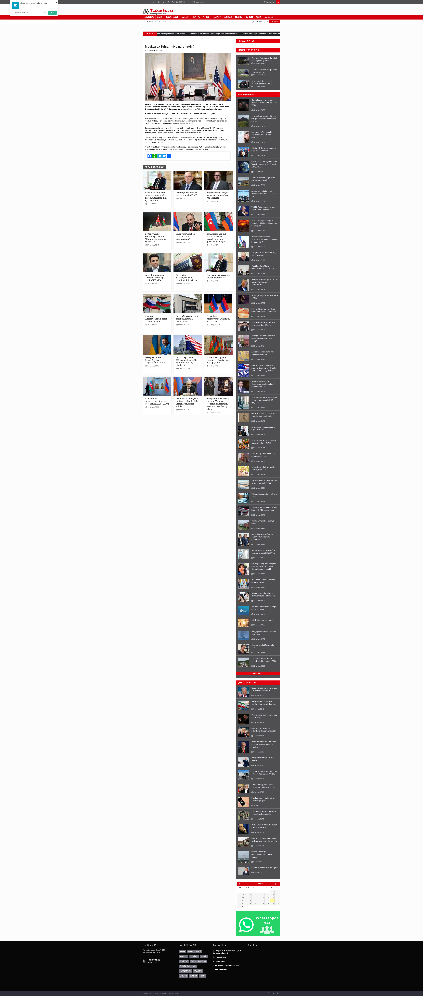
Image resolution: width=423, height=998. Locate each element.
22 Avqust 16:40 (259, 423)
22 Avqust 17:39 (259, 332)
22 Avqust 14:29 (259, 530)
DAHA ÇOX (269, 17)
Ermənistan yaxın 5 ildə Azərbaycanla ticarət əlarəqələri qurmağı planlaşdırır (217, 238)
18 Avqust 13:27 (153, 325)
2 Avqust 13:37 (258, 864)
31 (243, 909)
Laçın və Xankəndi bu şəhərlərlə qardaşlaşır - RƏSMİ (254, 34)
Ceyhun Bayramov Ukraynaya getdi (264, 870)
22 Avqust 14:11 (259, 547)
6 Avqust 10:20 (258, 767)
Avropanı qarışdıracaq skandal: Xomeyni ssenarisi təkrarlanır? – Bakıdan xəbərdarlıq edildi (218, 403)
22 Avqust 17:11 (259, 378)
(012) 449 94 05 (179, 2)
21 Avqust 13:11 (184, 199)
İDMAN (159, 17)
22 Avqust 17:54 (259, 305)
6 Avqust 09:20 (258, 875)
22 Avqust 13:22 (259, 589)
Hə (52, 12)
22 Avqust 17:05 (259, 394)
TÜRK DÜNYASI (185, 973)
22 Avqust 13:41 (259, 576)
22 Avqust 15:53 (259, 463)
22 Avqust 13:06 (259, 616)
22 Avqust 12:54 (259, 641)
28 (268, 906)
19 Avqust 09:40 (184, 284)
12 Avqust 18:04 (214, 412)
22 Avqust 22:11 (259, 217)
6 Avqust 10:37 (258, 834)
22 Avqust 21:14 (259, 276)
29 (273, 906)
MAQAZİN (185, 17)
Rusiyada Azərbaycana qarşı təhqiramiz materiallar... (187, 319)
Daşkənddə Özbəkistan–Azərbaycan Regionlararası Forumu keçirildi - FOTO (264, 241)
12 (255, 900)
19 (255, 903)
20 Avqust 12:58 (184, 242)
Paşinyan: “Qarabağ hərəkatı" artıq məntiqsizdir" (185, 236)
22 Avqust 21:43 (259, 233)
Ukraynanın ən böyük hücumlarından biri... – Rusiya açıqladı (262, 856)
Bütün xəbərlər (258, 675)
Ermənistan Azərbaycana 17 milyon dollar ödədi (218, 319)
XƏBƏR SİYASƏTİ (172, 17)
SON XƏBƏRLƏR (246, 96)
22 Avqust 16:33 (259, 436)
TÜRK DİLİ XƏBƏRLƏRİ (188, 968)
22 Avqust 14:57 (259, 504)
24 (243, 906)
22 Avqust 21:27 (259, 262)
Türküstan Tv (150, 22)
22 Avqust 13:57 (259, 560)
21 (268, 903)
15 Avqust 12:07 (214, 366)
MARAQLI (238, 17)
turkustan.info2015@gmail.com (227, 967)
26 (255, 906)
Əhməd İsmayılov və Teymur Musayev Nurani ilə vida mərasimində (262, 539)
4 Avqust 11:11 (258, 738)
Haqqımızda (269, 2)
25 (250, 906)
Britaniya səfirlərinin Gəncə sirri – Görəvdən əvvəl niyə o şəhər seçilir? (264, 84)
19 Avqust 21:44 (214, 245)
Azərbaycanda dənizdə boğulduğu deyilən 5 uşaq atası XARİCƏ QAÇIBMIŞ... (264, 402)
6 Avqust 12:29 (258, 794)
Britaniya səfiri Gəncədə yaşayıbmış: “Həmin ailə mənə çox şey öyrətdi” (156, 238)
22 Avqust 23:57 (259, 112)
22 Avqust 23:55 (259, 128)
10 (243, 900)
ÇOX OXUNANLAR (247, 685)
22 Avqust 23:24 (259, 158)
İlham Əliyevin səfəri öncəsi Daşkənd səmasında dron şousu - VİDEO (264, 104)
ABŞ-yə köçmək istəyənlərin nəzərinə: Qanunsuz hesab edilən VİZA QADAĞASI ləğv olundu (263, 370)
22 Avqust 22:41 (259, 187)
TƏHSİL (206, 17)
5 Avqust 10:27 (258, 698)
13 (263, 900)
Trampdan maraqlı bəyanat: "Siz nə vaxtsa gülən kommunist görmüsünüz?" (264, 284)
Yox (45, 12)
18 (250, 903)
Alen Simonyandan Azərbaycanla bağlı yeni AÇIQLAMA (155, 277)
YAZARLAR (228, 17)
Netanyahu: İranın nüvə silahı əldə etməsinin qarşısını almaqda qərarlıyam (263, 746)
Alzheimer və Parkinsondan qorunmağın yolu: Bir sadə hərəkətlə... (261, 137)
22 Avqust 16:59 (259, 410)
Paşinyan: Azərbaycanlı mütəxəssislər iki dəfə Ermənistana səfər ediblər (187, 402)
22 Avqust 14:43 (259, 517)
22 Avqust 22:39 (259, 203)
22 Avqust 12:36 (259, 655)
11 (250, 900)
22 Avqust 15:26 (259, 477)
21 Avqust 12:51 (214, 201)
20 (263, 903)
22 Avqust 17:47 (259, 319)
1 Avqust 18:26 (258, 781)
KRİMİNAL (196, 17)
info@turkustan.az (197, 2)
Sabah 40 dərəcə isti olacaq (262, 622)
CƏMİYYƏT (216, 17)
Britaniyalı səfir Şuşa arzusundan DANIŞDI (186, 193)
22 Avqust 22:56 (259, 174)
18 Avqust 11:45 (184, 325)
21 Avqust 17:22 (259, 63)
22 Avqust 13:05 (259, 627)
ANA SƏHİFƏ (149, 17)
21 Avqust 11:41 (153, 245)
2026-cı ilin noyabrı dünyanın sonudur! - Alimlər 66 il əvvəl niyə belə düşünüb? (264, 225)
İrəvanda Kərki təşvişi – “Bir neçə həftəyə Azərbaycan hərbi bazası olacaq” (263, 121)
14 (268, 900)
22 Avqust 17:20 (259, 362)
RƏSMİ (258, 17)
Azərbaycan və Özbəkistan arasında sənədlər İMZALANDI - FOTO (263, 196)
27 (263, 906)
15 (273, 900)
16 (278, 900)
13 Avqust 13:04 (184, 410)
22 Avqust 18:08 (259, 292)
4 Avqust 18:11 (258, 821)
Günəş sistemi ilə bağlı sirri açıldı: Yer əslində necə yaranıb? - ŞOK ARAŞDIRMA (201, 34)
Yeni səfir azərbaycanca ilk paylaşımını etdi (218, 276)
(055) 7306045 (219, 963)
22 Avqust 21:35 (259, 249)
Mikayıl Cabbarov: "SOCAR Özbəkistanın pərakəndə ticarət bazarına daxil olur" (263, 386)
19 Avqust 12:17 (153, 284)
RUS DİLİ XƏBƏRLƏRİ (198, 963)
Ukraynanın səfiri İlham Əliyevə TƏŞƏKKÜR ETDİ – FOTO (157, 360)
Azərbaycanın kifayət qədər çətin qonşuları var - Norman (217, 195)
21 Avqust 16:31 (259, 75)
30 (278, 906)
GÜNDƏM (249, 17)
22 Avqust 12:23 (259, 668)
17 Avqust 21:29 (214, 325)
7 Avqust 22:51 (258, 724)
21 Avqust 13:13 (153, 204)
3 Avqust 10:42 (258, 711)
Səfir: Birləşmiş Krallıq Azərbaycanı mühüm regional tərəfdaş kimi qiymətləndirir (156, 196)
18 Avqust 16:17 (214, 281)
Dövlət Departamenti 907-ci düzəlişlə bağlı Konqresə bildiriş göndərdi (186, 361)
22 (273, 903)
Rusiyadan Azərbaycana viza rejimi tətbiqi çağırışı (186, 277)
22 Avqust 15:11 (259, 490)
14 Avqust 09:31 (153, 407)
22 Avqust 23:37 (259, 144)
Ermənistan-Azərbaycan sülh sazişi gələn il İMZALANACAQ (157, 401)
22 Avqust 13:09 (259, 603)
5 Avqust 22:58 (258, 754)
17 (243, 903)
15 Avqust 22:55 (184, 368)
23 (278, 903)
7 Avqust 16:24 (258, 848)
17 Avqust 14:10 (153, 366)
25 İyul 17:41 (257, 808)
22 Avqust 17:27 (259, 89)
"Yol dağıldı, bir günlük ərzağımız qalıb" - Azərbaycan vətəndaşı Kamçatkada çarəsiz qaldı (263, 568)
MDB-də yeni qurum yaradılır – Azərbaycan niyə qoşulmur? (218, 360)
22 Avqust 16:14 (259, 450)
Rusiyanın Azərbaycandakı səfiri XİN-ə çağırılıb (156, 319)
